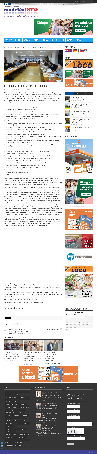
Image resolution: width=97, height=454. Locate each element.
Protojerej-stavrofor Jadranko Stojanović (15, 429)
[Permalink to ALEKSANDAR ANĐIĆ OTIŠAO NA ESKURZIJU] (67, 132)
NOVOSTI (17, 40)
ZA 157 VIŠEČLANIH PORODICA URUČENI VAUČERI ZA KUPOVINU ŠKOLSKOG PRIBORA (12, 355)
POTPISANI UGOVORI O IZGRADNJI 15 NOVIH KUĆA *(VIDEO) (81, 98)
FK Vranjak (8, 407)
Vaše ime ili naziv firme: (73, 404)
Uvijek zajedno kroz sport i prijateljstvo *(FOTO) (79, 105)
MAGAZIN (27, 40)
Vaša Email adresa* (72, 409)
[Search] (91, 1)
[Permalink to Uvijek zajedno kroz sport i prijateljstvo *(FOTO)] (67, 108)
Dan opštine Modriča (24, 392)
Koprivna (7, 415)
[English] (69, 50)
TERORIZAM (26, 440)
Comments (88, 94)
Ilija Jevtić (14, 410)
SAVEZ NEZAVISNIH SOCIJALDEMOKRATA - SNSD (17, 434)
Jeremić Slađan (21, 410)
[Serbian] (85, 50)
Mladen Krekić (16, 418)
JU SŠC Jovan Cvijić (19, 412)
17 (67, 325)
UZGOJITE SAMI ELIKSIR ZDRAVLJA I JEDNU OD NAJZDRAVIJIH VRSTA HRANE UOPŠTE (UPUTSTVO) (19, 330)
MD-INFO (54, 40)
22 (87, 325)
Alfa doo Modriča (9, 392)
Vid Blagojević (8, 442)
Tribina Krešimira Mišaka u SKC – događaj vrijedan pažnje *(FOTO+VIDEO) (80, 120)
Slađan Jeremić (22, 437)
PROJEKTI (36, 40)
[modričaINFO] (21, 16)
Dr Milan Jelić (8, 401)
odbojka (16, 421)
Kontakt (78, 40)
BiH (16, 392)
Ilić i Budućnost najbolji (52, 328)
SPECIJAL (45, 40)
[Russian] (82, 50)
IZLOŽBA (69, 40)
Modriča (23, 418)
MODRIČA (19, 47)
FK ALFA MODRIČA (10, 404)
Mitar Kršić (8, 418)
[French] (72, 50)
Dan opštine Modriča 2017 (11, 394)
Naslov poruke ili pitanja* (74, 415)
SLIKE (62, 40)
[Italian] (79, 50)
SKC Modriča (8, 437)
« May (66, 332)
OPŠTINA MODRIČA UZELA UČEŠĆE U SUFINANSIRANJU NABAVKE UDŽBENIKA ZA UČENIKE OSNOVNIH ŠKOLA (33, 357)
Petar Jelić (17, 423)
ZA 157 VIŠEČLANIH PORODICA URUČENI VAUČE (24, 1)
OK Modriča (23, 421)
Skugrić (15, 437)
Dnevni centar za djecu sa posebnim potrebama (14, 398)
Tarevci (19, 440)
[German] (76, 50)
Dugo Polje (16, 401)
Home (7, 47)
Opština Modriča (9, 423)
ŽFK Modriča (17, 445)
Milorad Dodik (15, 415)
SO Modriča (15, 324)
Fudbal (14, 407)
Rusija (13, 431)
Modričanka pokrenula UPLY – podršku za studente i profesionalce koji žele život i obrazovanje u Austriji (48, 395)
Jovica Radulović (9, 412)
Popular (69, 94)
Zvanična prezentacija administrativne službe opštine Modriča (25, 302)
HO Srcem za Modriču (23, 407)
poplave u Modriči (10, 426)
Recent (79, 94)
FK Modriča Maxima (21, 404)
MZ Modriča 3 (8, 421)
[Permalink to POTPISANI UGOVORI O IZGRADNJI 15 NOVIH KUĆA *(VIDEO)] (67, 101)
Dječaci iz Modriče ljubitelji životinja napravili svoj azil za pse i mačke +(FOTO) (81, 112)
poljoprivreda (25, 423)
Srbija (14, 440)
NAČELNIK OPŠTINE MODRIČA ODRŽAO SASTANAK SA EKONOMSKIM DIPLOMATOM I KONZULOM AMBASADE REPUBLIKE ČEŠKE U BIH (52, 358)
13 (79, 322)
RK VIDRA (7, 431)
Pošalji (70, 444)
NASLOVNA (8, 40)
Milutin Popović (24, 415)
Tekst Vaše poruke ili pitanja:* (75, 421)
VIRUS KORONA (18, 442)
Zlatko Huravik (9, 445)
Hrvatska (7, 410)
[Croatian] (66, 50)
